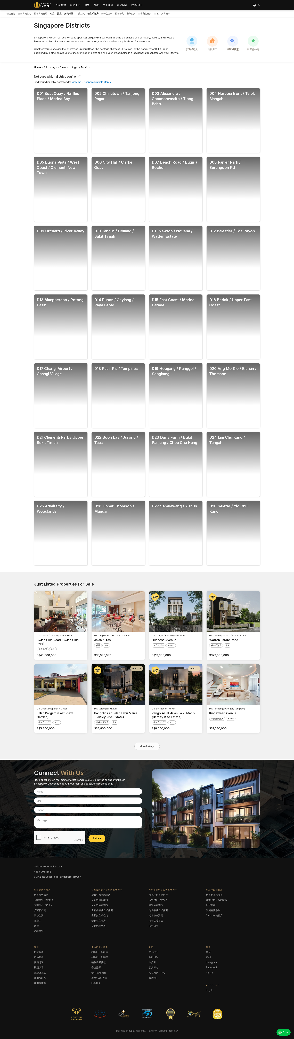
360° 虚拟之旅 (99, 977)
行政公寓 (211, 905)
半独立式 (80, 13)
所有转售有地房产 (158, 894)
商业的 (37, 920)
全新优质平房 (98, 925)
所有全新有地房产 (100, 894)
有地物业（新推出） (44, 899)
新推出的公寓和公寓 (216, 899)
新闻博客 (39, 962)
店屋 (36, 925)
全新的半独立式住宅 (102, 910)
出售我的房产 (144, 13)
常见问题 (122, 5)
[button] (61, 5)
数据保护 (173, 1030)
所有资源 (39, 951)
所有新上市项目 (214, 894)
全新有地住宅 (24, 13)
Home (37, 67)
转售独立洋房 (156, 915)
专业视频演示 (98, 972)
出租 (156, 13)
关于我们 (108, 5)
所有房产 (165, 13)
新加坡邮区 (40, 977)
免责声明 (153, 1030)
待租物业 (39, 930)
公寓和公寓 (40, 910)
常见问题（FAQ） (158, 972)
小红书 (209, 972)
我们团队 (153, 957)
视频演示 (39, 967)
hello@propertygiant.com (48, 866)
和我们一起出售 (99, 951)
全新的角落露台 (99, 905)
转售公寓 (119, 13)
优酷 (208, 957)
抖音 (208, 951)
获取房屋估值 (98, 962)
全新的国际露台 (99, 899)
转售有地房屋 (40, 13)
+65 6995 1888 (42, 871)
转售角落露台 (156, 905)
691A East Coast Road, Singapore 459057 (57, 876)
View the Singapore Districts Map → (91, 82)
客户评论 (153, 967)
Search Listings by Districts (75, 67)
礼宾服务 (96, 982)
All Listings (50, 67)
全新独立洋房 (98, 920)
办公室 (152, 962)
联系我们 (136, 5)
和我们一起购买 (99, 957)
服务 (86, 5)
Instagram (211, 962)
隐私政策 (163, 1030)
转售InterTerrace (158, 899)
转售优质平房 (156, 920)
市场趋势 (39, 957)
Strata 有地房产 (214, 915)
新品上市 (75, 5)
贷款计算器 (40, 972)
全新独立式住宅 (99, 915)
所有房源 (61, 5)
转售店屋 (153, 925)
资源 (96, 5)
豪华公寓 (131, 13)
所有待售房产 (41, 894)
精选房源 (10, 13)
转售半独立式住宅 (158, 910)
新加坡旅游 (40, 982)
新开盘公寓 (106, 13)
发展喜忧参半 (213, 910)
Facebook (211, 967)
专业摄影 (96, 967)
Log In (209, 990)
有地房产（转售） (43, 905)
